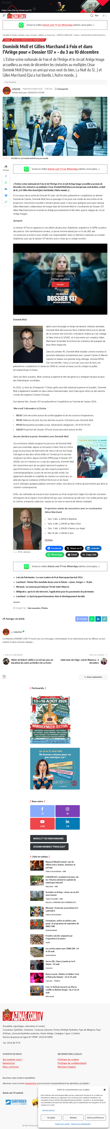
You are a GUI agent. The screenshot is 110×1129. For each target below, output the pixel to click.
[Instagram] (67, 811)
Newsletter (9, 1063)
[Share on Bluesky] (6, 195)
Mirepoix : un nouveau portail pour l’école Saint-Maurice (42, 586)
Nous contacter (11, 1066)
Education (49, 886)
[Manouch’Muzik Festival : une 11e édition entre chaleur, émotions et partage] (37, 865)
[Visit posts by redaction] (7, 91)
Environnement (51, 930)
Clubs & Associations (53, 871)
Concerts (49, 968)
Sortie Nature (51, 955)
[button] (104, 1089)
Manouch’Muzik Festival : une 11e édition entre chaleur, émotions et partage (60, 865)
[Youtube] (42, 824)
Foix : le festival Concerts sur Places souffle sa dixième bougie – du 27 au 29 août (62, 990)
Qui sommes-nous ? (13, 1059)
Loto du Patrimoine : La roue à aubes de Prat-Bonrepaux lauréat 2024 (49, 577)
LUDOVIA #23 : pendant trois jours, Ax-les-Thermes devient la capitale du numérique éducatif (62, 880)
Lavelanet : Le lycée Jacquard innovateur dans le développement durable (50, 596)
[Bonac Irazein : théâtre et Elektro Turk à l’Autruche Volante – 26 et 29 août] (37, 978)
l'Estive (44, 608)
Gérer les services (48, 1110)
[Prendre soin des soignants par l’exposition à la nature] (37, 939)
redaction (16, 88)
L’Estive (49, 540)
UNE (64, 871)
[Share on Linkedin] (6, 189)
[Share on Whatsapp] (6, 182)
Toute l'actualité (52, 899)
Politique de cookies (62, 1124)
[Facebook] (42, 811)
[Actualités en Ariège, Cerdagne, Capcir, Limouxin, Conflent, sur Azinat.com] (16, 15)
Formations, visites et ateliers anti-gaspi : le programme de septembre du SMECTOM (62, 923)
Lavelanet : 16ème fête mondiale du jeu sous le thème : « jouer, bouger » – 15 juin (54, 582)
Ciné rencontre (34, 608)
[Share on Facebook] (6, 176)
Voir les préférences (95, 1117)
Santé (48, 942)
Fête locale (50, 996)
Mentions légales (67, 1066)
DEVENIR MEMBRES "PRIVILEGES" (49, 846)
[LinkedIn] (67, 824)
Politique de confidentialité (80, 1124)
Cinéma (7, 40)
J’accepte (60, 284)
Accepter (51, 1117)
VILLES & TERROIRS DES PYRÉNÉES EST (29, 40)
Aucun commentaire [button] (94, 677)
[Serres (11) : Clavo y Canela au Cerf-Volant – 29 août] (37, 965)
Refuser (73, 1117)
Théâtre (57, 981)
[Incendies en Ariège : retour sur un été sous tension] (37, 896)
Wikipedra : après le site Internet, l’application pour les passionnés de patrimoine (55, 591)
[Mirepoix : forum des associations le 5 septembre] (37, 911)
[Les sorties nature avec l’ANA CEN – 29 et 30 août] (37, 952)
